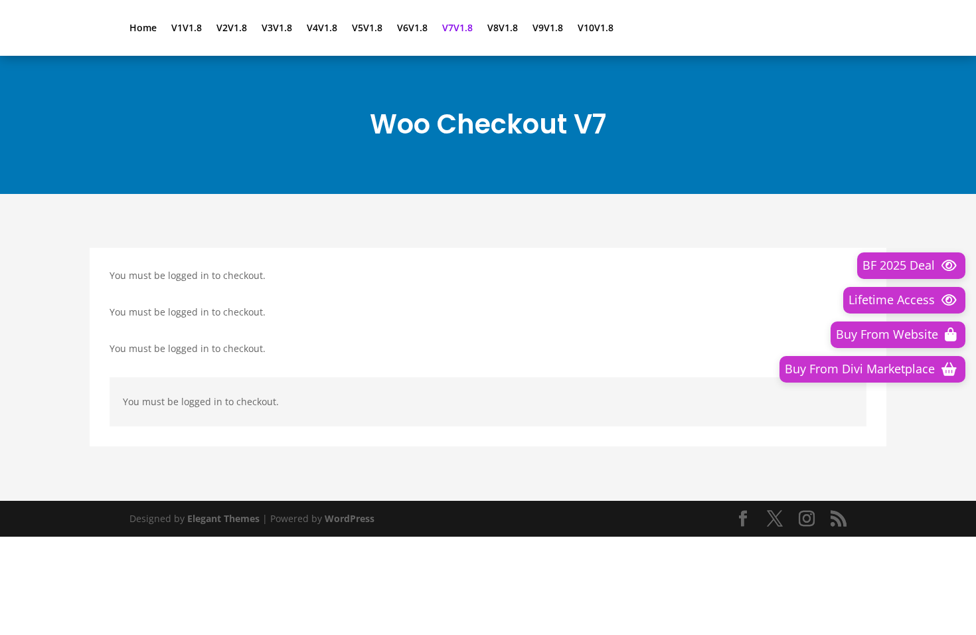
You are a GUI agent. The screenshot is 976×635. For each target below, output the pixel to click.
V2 (231, 28)
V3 (277, 28)
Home (143, 28)
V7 (457, 28)
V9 (547, 28)
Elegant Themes (223, 518)
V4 (322, 28)
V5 (367, 28)
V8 (502, 28)
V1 (186, 28)
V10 (595, 28)
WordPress (349, 518)
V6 (412, 28)
